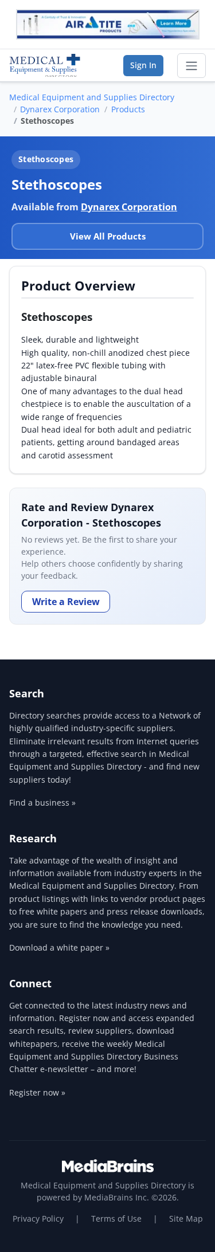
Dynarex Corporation (60, 109)
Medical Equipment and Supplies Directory (91, 97)
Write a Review (66, 601)
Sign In (143, 65)
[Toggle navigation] (191, 66)
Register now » (37, 1092)
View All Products (108, 236)
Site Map (186, 1218)
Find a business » (42, 802)
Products (128, 109)
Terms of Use (116, 1218)
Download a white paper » (59, 947)
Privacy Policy (38, 1218)
